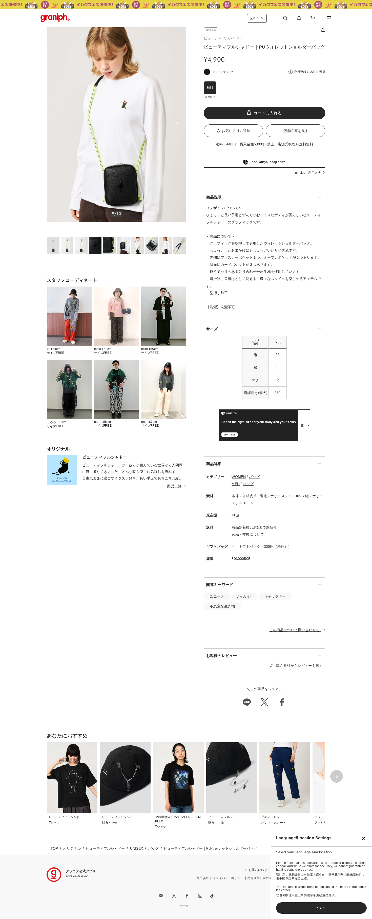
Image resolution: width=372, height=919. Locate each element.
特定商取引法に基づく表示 (265, 878)
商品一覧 (174, 486)
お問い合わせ (258, 870)
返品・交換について (248, 534)
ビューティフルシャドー (223, 38)
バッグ (254, 477)
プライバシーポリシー (228, 878)
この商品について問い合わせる (295, 630)
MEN (235, 484)
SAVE (321, 908)
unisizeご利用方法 (308, 172)
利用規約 (202, 878)
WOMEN (239, 477)
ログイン (258, 18)
